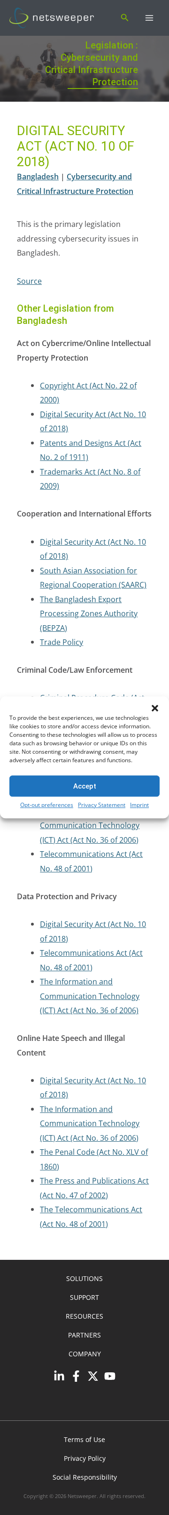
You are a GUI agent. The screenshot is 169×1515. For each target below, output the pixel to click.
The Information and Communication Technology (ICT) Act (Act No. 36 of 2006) (89, 995)
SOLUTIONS (84, 1278)
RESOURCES (84, 1316)
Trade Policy (61, 642)
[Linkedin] (59, 1376)
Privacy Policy (85, 1458)
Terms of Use (84, 1439)
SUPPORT (84, 1297)
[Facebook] (76, 1376)
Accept (84, 786)
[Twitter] (93, 1376)
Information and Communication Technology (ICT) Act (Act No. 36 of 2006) (89, 825)
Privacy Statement (101, 805)
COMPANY (85, 1353)
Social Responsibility (85, 1477)
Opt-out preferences (46, 805)
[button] (155, 708)
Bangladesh (38, 176)
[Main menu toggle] (149, 18)
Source (29, 280)
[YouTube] (109, 1376)
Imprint (139, 805)
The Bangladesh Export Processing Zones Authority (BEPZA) (89, 613)
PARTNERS (84, 1334)
